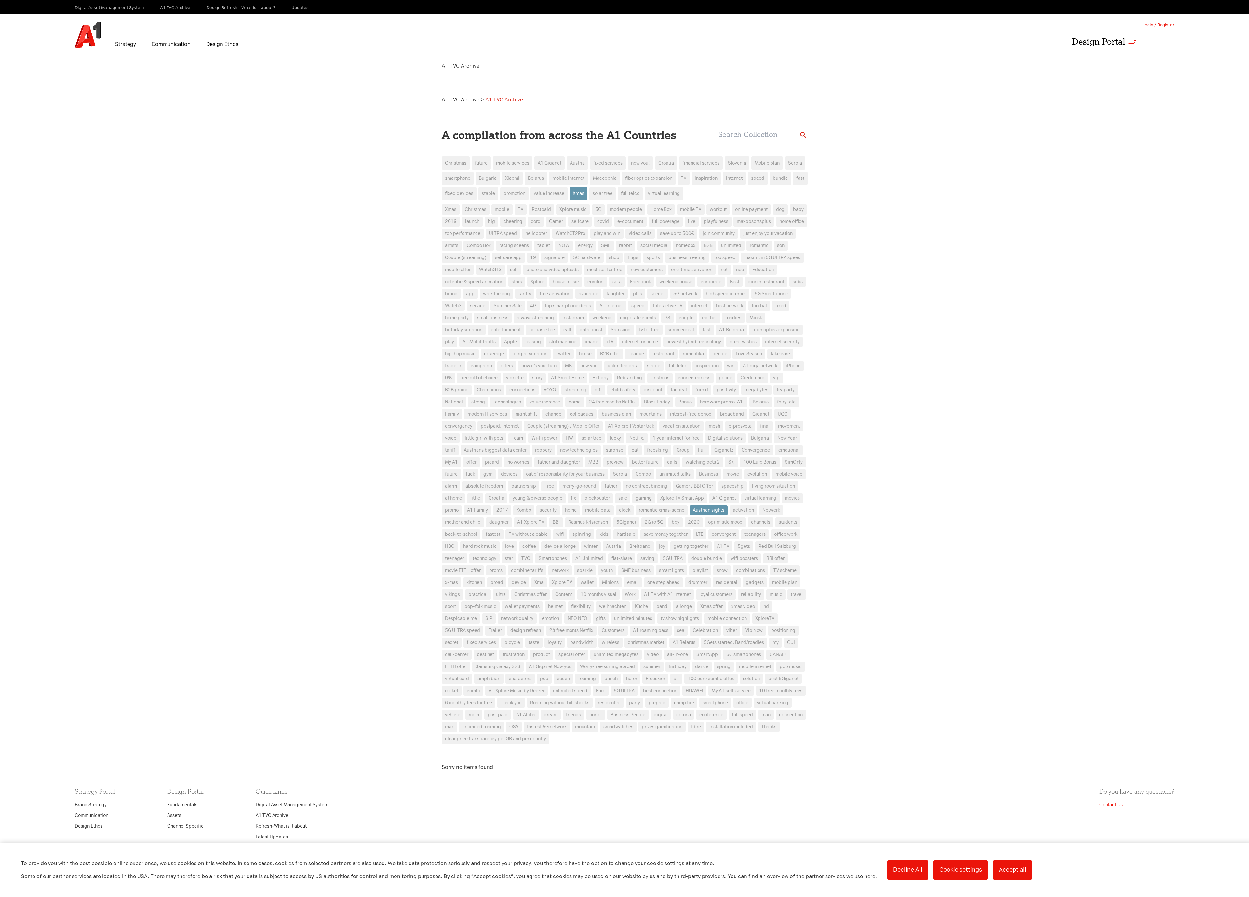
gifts (601, 618)
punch (611, 678)
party (634, 703)
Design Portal (1098, 41)
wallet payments (522, 606)
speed (757, 178)
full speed (742, 715)
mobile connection (727, 618)
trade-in (453, 366)
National (454, 402)
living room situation (773, 486)
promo (452, 510)
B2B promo (456, 390)
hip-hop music (460, 354)
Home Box (661, 209)
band (661, 606)
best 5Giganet (783, 678)
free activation (555, 294)
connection (791, 715)
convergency (458, 426)
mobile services (512, 163)
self (514, 269)
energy (585, 245)
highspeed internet (726, 294)
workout (718, 209)
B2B (708, 245)
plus (637, 294)
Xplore (537, 281)
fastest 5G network (547, 727)
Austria (577, 163)
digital (661, 715)
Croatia (666, 163)
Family (452, 414)
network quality (517, 618)
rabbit (625, 245)
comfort (595, 281)
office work (785, 534)
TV (683, 178)
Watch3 (453, 306)
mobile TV (690, 209)
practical (478, 594)
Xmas (578, 193)
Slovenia (737, 163)
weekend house (675, 281)
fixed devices (459, 193)
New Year (787, 438)
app (470, 294)
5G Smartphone (771, 294)
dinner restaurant (766, 281)
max (449, 727)
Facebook (640, 281)
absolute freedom (484, 486)
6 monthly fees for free (468, 703)
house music (566, 281)
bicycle (512, 642)
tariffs (524, 294)
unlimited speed (570, 690)
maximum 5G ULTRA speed (772, 257)
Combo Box (479, 245)
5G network (685, 294)
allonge (684, 606)
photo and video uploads (552, 269)
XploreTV (764, 618)
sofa (617, 281)
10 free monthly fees (780, 690)
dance (701, 666)
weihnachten (612, 606)
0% (448, 378)
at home (453, 498)
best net (485, 654)
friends (573, 715)
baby (798, 209)
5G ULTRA (624, 690)
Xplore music (573, 209)
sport (450, 606)
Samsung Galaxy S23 (498, 666)
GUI (791, 642)
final (765, 426)
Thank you (511, 703)
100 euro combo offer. (711, 678)
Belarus (536, 178)
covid (603, 221)
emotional (788, 450)
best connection (660, 690)
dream (550, 715)
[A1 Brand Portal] (88, 35)
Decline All (907, 869)
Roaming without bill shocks (559, 703)
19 (533, 257)
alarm (451, 486)
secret (451, 642)
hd (766, 606)
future (481, 163)
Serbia (795, 163)
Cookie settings (960, 869)
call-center (456, 654)
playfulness (716, 221)
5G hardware (586, 257)
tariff (450, 450)
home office (791, 221)
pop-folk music (480, 606)
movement (789, 426)
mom (474, 715)
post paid (498, 715)
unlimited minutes (633, 618)
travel (797, 594)
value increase (549, 193)
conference (711, 715)
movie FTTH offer (463, 570)
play (449, 342)
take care (780, 354)
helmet (555, 606)
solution (751, 678)
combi (473, 690)
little (475, 498)
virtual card (457, 678)
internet (734, 178)
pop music (791, 666)
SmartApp (707, 654)
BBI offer (775, 558)
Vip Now (754, 630)
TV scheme (785, 570)
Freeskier (655, 678)
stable (488, 193)
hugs (633, 257)
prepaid (657, 703)
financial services (700, 163)
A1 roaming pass (650, 630)
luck (470, 474)
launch (472, 221)
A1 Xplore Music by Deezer (516, 690)
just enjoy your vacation (768, 233)
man (766, 715)
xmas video (743, 606)
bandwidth (581, 642)
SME (606, 245)
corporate (711, 281)
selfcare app (508, 257)
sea (680, 630)
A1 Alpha (525, 715)
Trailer (495, 630)
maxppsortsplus (754, 221)
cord (536, 221)
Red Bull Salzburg (777, 546)
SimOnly (794, 462)
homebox (685, 245)
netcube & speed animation (474, 281)
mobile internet (568, 178)
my (775, 642)
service (477, 306)
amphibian (488, 678)
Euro (600, 690)
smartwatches (618, 727)
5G (598, 209)
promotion (514, 193)
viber (731, 630)
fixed (780, 306)
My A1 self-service (731, 690)
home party (457, 318)
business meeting (687, 257)
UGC (782, 414)
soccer (658, 294)
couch (563, 678)
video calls (640, 233)
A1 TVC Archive (461, 100)
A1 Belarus (684, 642)
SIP (488, 618)
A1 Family (477, 510)
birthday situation (463, 330)
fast (800, 178)
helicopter (536, 233)
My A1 (451, 462)
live (691, 221)
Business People (628, 715)
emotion (550, 618)
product (541, 654)
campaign (481, 366)
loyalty (555, 642)
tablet (543, 245)
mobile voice (788, 474)
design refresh (525, 630)
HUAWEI (694, 690)
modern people (626, 209)
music (776, 594)
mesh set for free (604, 269)
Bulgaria (488, 178)
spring (724, 666)
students (788, 522)
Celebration (705, 630)
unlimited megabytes (616, 654)
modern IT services (487, 414)
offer (471, 462)
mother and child (463, 522)
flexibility (581, 606)
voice (450, 438)
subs (798, 281)
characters (520, 678)
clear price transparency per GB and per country (495, 739)
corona (683, 715)
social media (653, 245)
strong (478, 402)
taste (534, 642)
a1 (676, 678)
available (588, 294)
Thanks (768, 727)
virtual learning (664, 193)
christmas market (646, 642)
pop (544, 678)
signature (554, 257)
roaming (587, 678)
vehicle (452, 715)
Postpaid (541, 209)
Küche (641, 606)
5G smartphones (743, 654)
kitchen (474, 582)
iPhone (793, 366)
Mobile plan (767, 163)
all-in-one (677, 654)
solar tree (602, 193)
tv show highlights (680, 618)
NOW (564, 245)
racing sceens (514, 245)
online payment (751, 209)
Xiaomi (512, 178)
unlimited (731, 245)
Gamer (556, 221)
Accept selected (676, 585)
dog (780, 209)
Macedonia (605, 178)
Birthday (678, 666)
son (781, 245)
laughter (615, 294)
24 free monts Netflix (571, 630)
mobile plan (784, 582)
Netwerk (771, 510)
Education (763, 269)
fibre (696, 727)
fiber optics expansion (648, 178)
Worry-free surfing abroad (607, 666)
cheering (513, 221)
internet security (782, 342)
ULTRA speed (503, 233)
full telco (630, 193)
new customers (647, 269)
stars (517, 281)
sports (653, 257)
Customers (613, 630)
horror (595, 715)
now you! (640, 163)
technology (484, 558)
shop (614, 257)
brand (451, 294)
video (653, 654)
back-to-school (461, 534)
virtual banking (772, 703)
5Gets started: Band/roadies (734, 642)
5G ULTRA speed (462, 630)
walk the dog (496, 294)
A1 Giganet (549, 163)
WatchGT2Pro (570, 233)
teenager (454, 558)
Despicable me (461, 618)
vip (776, 378)
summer (651, 666)
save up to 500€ (677, 233)
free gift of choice (479, 378)
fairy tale (786, 402)
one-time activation (691, 269)
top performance (462, 233)
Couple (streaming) (466, 257)
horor (631, 678)
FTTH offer (456, 666)
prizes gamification (662, 727)
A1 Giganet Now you (550, 666)
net (724, 269)
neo (740, 269)
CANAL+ (778, 654)
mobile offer (458, 269)
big (491, 221)
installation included (731, 727)
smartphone (457, 178)
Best (734, 281)
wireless (610, 642)
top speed (725, 257)
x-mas (451, 582)
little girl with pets (484, 438)
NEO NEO (577, 618)
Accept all (1012, 869)
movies (792, 498)
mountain (585, 727)
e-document (630, 221)
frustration (514, 654)
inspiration (706, 178)
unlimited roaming (481, 727)
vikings (452, 594)
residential (609, 703)
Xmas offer (711, 606)
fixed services (608, 163)
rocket (451, 690)
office (742, 703)
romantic (759, 245)
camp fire (684, 703)
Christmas (455, 163)
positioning (783, 630)
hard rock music (480, 546)
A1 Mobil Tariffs (479, 342)
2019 (451, 221)
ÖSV (513, 727)
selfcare (580, 221)
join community (719, 233)
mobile (502, 209)
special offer (571, 654)
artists (451, 245)
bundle (780, 178)
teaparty (786, 390)
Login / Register (1158, 24)
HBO (450, 546)
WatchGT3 (490, 269)
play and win (607, 233)
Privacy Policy (556, 331)
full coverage (665, 221)
